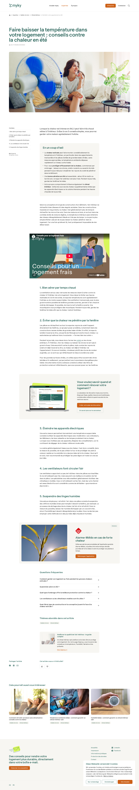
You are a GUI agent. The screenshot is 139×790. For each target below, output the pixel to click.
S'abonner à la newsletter (19, 768)
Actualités (94, 748)
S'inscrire (110, 6)
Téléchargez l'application (85, 556)
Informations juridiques (99, 753)
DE (10, 785)
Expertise (65, 6)
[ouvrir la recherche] (129, 6)
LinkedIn (117, 748)
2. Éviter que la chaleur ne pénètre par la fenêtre (19, 135)
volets (78, 340)
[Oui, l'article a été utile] (42, 666)
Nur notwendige (93, 782)
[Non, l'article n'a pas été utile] (47, 666)
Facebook (117, 750)
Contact (93, 759)
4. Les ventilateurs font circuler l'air (19, 143)
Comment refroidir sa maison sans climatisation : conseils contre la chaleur (26, 718)
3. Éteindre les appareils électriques (19, 140)
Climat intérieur (35, 15)
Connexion (121, 6)
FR (13, 785)
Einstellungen (109, 782)
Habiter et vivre (24, 15)
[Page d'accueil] (9, 15)
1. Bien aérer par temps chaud (17, 131)
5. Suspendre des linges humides (18, 147)
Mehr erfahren (108, 776)
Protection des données (99, 756)
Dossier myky (54, 6)
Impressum (95, 750)
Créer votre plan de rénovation (90, 405)
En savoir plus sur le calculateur (90, 410)
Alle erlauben (125, 782)
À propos (74, 6)
